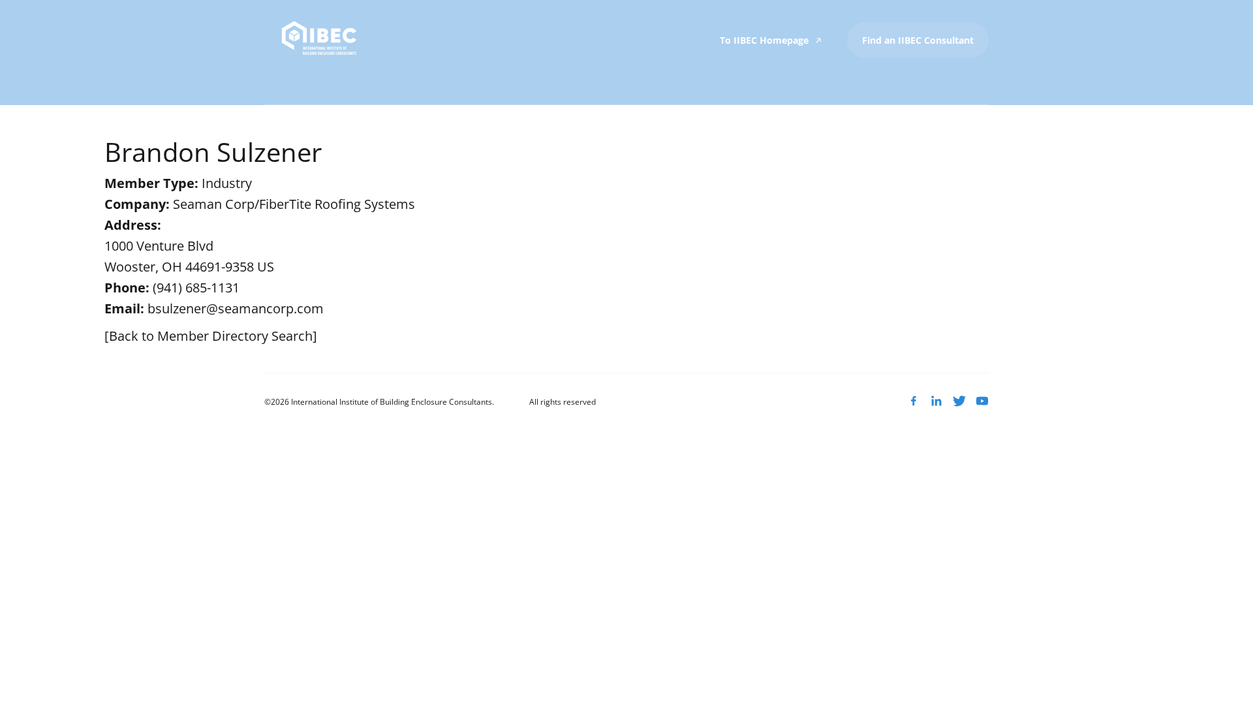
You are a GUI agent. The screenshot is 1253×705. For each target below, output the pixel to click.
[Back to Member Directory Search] (210, 336)
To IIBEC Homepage (765, 40)
